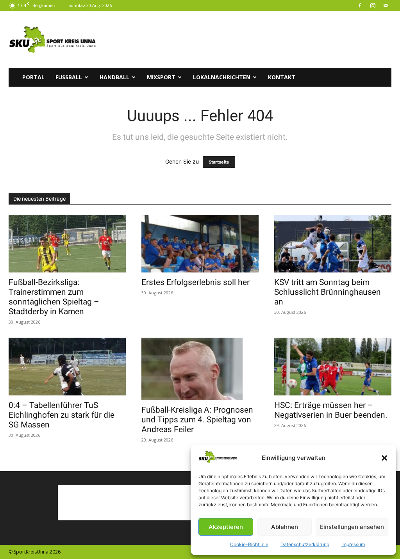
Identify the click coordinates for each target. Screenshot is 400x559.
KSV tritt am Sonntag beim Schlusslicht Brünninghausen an (327, 292)
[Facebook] (360, 5)
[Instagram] (373, 5)
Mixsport (161, 77)
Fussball (68, 77)
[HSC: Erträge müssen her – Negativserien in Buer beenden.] (332, 366)
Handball (114, 77)
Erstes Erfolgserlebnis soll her (195, 282)
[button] (384, 458)
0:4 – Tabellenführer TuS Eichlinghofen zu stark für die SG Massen (61, 415)
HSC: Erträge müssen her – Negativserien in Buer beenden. (331, 410)
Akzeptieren (226, 527)
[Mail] (385, 5)
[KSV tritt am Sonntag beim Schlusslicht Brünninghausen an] (332, 243)
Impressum (353, 544)
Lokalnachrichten (221, 77)
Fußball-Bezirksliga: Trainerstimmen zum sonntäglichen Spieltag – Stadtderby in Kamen (54, 297)
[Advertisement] (249, 39)
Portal (33, 77)
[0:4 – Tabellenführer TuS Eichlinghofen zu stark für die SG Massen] (67, 366)
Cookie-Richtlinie (249, 544)
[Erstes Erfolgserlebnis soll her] (200, 243)
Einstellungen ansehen (352, 527)
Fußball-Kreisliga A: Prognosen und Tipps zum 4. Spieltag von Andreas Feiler (197, 419)
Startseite (219, 162)
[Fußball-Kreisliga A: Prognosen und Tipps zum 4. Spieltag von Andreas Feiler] (200, 369)
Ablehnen (284, 527)
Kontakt (281, 77)
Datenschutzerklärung (304, 544)
